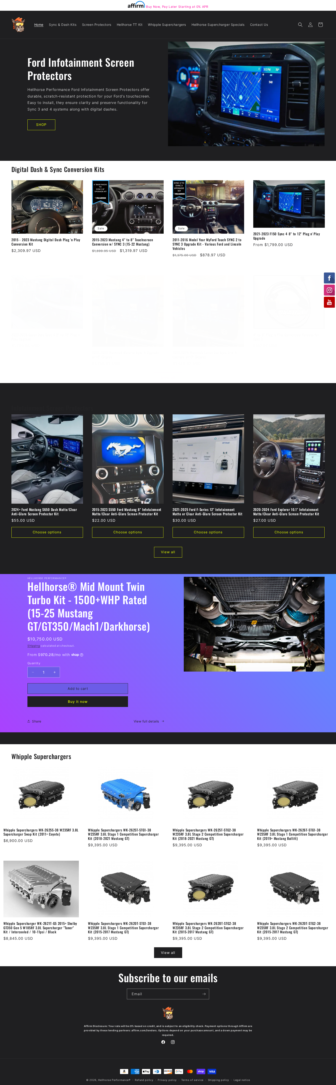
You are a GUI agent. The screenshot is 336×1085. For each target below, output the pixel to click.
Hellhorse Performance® (114, 1080)
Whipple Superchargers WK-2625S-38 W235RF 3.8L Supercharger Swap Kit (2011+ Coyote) (40, 832)
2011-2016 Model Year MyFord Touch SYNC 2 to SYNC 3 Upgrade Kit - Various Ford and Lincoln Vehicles (207, 244)
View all (168, 377)
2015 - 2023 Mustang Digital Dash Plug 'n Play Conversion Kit (45, 242)
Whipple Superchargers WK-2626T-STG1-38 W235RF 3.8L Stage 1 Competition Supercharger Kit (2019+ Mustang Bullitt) (292, 834)
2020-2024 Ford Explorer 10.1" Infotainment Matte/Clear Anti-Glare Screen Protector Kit (286, 511)
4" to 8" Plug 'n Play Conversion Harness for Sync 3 (286, 337)
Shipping (33, 645)
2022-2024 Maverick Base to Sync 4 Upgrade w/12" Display (125, 354)
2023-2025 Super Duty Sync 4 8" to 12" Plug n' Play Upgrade (45, 337)
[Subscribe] (204, 994)
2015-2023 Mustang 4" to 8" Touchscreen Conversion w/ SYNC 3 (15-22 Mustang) (122, 242)
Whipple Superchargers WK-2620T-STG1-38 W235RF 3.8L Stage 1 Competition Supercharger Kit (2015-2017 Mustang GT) (123, 927)
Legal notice (242, 1080)
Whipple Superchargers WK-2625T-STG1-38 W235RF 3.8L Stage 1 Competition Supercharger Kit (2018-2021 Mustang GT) (123, 834)
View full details (146, 721)
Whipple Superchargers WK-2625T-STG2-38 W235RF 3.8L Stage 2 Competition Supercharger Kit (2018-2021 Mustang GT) (208, 834)
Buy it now (78, 701)
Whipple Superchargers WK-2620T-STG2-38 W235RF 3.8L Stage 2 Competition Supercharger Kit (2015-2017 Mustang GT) (208, 927)
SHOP (41, 124)
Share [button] (36, 721)
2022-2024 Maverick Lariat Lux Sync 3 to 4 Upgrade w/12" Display (205, 354)
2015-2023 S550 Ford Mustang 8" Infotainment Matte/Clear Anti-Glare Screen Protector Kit (127, 511)
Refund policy (144, 1080)
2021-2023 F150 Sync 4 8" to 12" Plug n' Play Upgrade (286, 236)
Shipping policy (218, 1080)
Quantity (33, 663)
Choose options (47, 532)
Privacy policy (167, 1080)
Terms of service (192, 1080)
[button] (300, 25)
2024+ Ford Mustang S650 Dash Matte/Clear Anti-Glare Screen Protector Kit (44, 511)
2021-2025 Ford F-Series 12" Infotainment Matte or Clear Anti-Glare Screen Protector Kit (208, 511)
